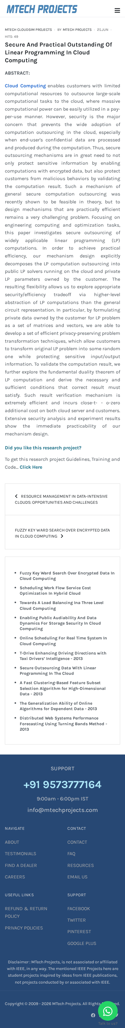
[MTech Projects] (42, 8)
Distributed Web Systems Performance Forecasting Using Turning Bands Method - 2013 (63, 724)
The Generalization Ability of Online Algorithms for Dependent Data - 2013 (58, 706)
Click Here (31, 467)
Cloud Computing (25, 86)
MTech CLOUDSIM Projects (28, 29)
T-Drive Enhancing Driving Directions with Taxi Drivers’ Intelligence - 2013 (63, 656)
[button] (117, 10)
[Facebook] (93, 1015)
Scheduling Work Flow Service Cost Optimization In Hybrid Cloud (55, 590)
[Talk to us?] (108, 1011)
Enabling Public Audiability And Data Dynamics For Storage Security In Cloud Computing (60, 623)
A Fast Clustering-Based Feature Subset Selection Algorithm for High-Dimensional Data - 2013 (63, 688)
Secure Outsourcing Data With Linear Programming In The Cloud (58, 670)
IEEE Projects (90, 968)
